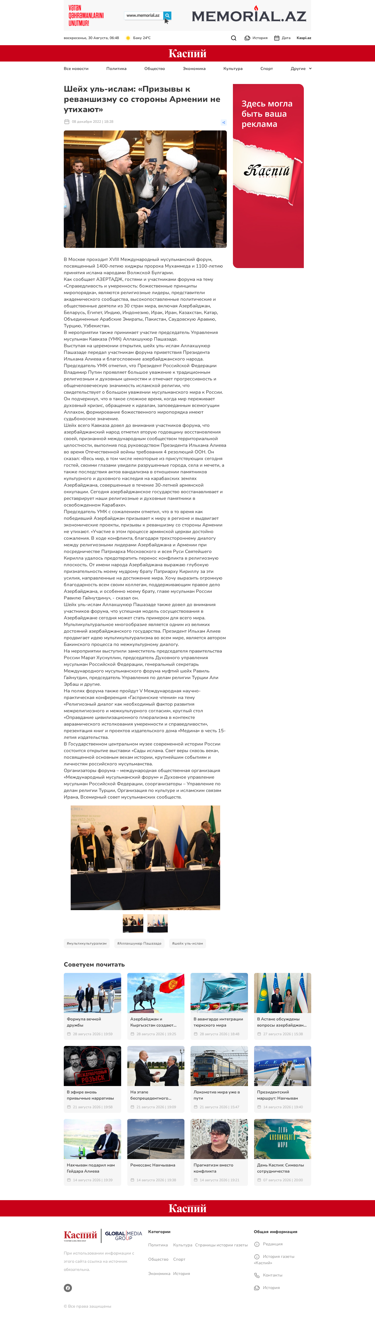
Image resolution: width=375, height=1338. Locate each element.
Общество (154, 68)
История (260, 37)
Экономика (194, 68)
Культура (233, 68)
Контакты (272, 1275)
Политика (116, 68)
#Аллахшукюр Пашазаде (139, 943)
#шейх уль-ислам (187, 943)
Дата (286, 37)
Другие (298, 68)
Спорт (266, 68)
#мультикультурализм (87, 943)
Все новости (76, 68)
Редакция (272, 1244)
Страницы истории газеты (221, 1245)
